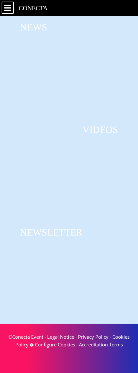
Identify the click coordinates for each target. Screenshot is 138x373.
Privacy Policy (93, 337)
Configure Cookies (54, 344)
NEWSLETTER (51, 232)
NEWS (33, 27)
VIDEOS (100, 129)
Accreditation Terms (101, 344)
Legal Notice (60, 337)
